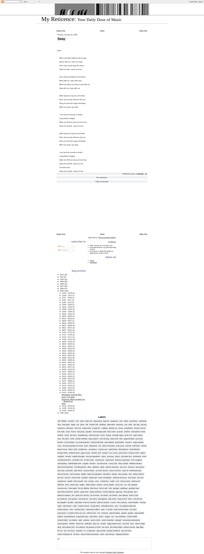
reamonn (128, 442)
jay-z (136, 492)
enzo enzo (119, 485)
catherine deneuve (120, 478)
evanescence (62, 488)
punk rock (128, 435)
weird (82, 421)
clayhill (69, 481)
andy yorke (120, 446)
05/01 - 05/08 (67, 360)
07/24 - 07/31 (67, 332)
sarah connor (95, 520)
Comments (64, 250)
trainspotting (62, 463)
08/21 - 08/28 (67, 325)
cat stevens (92, 449)
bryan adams (93, 439)
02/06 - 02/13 (67, 388)
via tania (76, 534)
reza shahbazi (120, 516)
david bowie (112, 449)
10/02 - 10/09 (67, 312)
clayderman (61, 481)
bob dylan (66, 424)
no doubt (109, 509)
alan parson (139, 467)
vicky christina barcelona (90, 534)
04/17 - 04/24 (67, 365)
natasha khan (79, 509)
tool (65, 531)
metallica (60, 456)
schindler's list (77, 460)
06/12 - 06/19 (67, 346)
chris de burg (104, 439)
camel (66, 435)
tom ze (60, 531)
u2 (85, 531)
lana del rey (138, 499)
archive (144, 446)
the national (80, 527)
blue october (123, 474)
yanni (86, 446)
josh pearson (83, 499)
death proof (136, 481)
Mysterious (93, 446)
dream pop (74, 485)
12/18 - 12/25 (67, 293)
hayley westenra (95, 492)
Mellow (64, 421)
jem (73, 495)
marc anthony (122, 502)
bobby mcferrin (138, 474)
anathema (61, 428)
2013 (62, 275)
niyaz (103, 509)
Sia (100, 446)
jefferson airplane (63, 495)
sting (59, 527)
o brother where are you (77, 513)
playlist (123, 513)
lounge (108, 435)
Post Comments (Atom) (107, 238)
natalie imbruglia (78, 456)
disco (67, 485)
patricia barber (114, 513)
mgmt (59, 506)
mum (116, 506)
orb (98, 513)
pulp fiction (93, 516)
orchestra (104, 513)
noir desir (133, 509)
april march (78, 470)
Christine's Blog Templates (115, 552)
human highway (109, 492)
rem (112, 516)
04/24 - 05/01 (67, 362)
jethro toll (79, 495)
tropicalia (79, 531)
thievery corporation (122, 460)
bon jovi (67, 478)
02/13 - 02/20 (67, 385)
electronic (119, 424)
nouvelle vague (117, 435)
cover (97, 481)
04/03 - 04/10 (67, 369)
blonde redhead (81, 439)
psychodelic (119, 442)
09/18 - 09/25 (67, 316)
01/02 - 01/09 (67, 410)
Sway (61, 38)
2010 (62, 279)
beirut (70, 449)
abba (89, 467)
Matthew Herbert (135, 463)
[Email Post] (145, 174)
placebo (89, 432)
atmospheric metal (138, 432)
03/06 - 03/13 (67, 379)
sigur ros (96, 524)
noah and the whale (121, 509)
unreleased (91, 531)
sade (80, 520)
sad (126, 424)
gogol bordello (129, 439)
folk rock (78, 428)
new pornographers (93, 456)
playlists (131, 513)
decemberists (135, 449)
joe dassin (104, 495)
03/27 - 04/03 (67, 372)
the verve (105, 527)
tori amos (71, 531)
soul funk (125, 524)
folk (87, 424)
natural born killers (93, 509)
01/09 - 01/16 (67, 408)
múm (71, 509)
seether (72, 524)
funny (103, 435)
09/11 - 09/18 (67, 319)
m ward (113, 502)
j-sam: (92, 260)
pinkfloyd (102, 424)
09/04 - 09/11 (67, 321)
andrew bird (86, 428)
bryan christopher (105, 478)
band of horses (63, 474)
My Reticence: (81, 19)
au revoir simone (102, 470)
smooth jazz (99, 460)
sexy (59, 439)
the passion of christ (93, 527)
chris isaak (132, 478)
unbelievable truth (74, 463)
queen (101, 516)
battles (83, 474)
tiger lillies (140, 527)
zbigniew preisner (122, 534)
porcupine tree (126, 456)
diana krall (114, 439)
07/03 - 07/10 (67, 339)
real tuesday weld (99, 432)
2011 (62, 277)
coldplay (104, 428)
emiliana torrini (74, 453)
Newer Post (61, 31)
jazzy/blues (128, 428)
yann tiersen (110, 534)
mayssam (93, 262)
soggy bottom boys (114, 524)
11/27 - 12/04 (67, 298)
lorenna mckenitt (89, 502)
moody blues (95, 506)
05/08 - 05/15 (67, 358)
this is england (136, 460)
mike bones (67, 506)
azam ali (125, 470)
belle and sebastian (94, 474)
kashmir (60, 442)
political (60, 516)
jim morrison (95, 495)
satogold (118, 520)
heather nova (96, 453)
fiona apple (73, 488)
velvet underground (64, 534)
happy (73, 424)
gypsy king (84, 492)
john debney (123, 495)
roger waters (138, 435)
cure (117, 481)
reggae (107, 516)
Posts (62, 246)
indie (130, 424)
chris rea (140, 478)
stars (132, 524)
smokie (103, 524)
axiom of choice (115, 470)
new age (136, 424)
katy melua (112, 499)
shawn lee (79, 524)
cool (85, 481)
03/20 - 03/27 (67, 374)
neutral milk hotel (97, 442)
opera (104, 456)
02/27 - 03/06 (67, 381)
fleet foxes (94, 488)
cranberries (104, 481)
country (91, 481)
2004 (62, 413)
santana (86, 520)
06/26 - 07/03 (67, 342)
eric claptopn (132, 485)
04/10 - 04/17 (67, 367)
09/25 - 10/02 (67, 314)
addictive (95, 467)
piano (82, 424)
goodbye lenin (134, 488)
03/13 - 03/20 (67, 376)
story (59, 424)
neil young (81, 432)
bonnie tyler (76, 478)
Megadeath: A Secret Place (72, 395)
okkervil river (91, 513)
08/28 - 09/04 (67, 323)
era (125, 485)
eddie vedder (91, 485)
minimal (68, 456)
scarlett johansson (64, 460)
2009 (62, 281)
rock (77, 421)
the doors (65, 439)
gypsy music (85, 453)
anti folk (128, 446)
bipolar (114, 474)
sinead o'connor (140, 428)
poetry (117, 456)
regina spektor (138, 442)
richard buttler (132, 516)
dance (121, 428)
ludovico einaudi (103, 502)
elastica (99, 485)
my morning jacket (82, 442)
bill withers (107, 474)
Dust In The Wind (68, 397)
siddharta (88, 524)
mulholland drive (107, 506)
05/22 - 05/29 (67, 353)
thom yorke (111, 432)
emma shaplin (109, 485)
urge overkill (100, 531)
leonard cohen (134, 453)
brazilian (85, 478)
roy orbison (73, 520)
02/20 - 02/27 (67, 383)
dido (121, 439)
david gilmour (124, 449)
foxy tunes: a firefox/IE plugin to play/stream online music (101, 252)
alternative (111, 424)
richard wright (62, 520)
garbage (116, 488)
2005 (62, 291)
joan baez (139, 439)
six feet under (89, 460)
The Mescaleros (80, 467)
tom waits (61, 432)
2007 (62, 286)
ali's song (60, 470)
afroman (131, 467)
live (78, 424)
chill (58, 421)
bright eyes (93, 478)
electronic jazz (94, 435)
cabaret (60, 435)
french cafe (103, 488)
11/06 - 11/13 (67, 302)
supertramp (109, 460)
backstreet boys (135, 470)
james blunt (123, 453)
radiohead (142, 421)
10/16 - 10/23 (67, 307)
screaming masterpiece (131, 520)
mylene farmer (62, 509)
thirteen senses (129, 527)
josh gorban (72, 499)
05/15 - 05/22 (67, 355)
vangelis (85, 463)
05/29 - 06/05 (67, 351)
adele (102, 467)
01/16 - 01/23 (67, 406)
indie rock (88, 421)
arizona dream (89, 470)
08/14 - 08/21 (67, 328)
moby (75, 506)
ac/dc (72, 439)
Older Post (143, 31)
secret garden (62, 524)
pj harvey (110, 456)
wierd (102, 534)
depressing (98, 421)
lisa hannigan (69, 442)
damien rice (113, 428)
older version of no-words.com (101, 245)
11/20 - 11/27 (67, 300)
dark (121, 421)
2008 (62, 284)
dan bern (73, 435)
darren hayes (125, 481)
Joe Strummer (102, 463)
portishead (137, 456)
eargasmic (114, 421)
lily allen (71, 502)
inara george (128, 492)
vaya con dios (126, 531)
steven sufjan (140, 524)
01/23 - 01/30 (67, 392)
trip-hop (144, 424)
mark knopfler (133, 502)
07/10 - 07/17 (67, 337)
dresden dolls (62, 453)
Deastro (93, 463)
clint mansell (78, 481)
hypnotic (106, 421)
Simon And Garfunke (65, 467)
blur (130, 474)
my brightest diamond (127, 506)
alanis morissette (108, 446)
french (73, 432)
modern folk (93, 424)
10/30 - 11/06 (67, 305)
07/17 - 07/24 (67, 335)
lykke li (142, 453)
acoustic (120, 432)
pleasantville (139, 513)
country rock (102, 449)
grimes (76, 492)
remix (144, 456)
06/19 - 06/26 (67, 344)
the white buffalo (116, 527)
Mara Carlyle (123, 463)
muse (68, 432)
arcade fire (96, 428)
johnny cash (133, 495)
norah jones (61, 513)
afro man (123, 467)
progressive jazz (82, 516)
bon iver (60, 478)
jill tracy (86, 495)
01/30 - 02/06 (67, 390)
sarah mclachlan (108, 520)
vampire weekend (113, 531)
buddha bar (83, 449)
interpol (105, 453)
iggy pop (119, 492)
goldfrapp (124, 488)
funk (110, 488)
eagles (82, 485)
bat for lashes (75, 474)
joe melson (113, 495)
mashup (143, 502)
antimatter (136, 446)
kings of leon (122, 499)
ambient (127, 432)
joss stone (93, 499)
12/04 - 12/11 (67, 295)
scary (59, 446)
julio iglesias (102, 499)
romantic (71, 421)
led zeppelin (61, 502)
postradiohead (69, 516)
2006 (62, 288)
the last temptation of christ (73, 446)
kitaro (130, 499)
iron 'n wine (113, 453)
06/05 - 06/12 (67, 348)
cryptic (112, 481)
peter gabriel (109, 442)
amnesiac (69, 470)
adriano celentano (112, 467)
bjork (75, 449)
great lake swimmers (65, 492)
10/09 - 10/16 (67, 309)
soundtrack (133, 421)
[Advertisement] (64, 260)
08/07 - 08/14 (67, 330)
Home (102, 31)
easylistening (83, 435)
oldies (126, 421)
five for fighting (83, 488)
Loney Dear (113, 463)
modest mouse (83, 506)
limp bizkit (78, 502)
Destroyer (70, 428)
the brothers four (68, 527)
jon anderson (62, 499)
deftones (60, 485)
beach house (62, 449)
